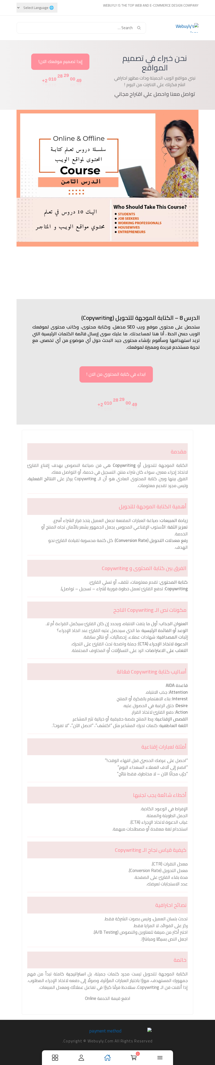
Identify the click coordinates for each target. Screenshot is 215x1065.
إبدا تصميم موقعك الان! (60, 61)
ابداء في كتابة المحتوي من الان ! (116, 374)
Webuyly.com (101, 1041)
